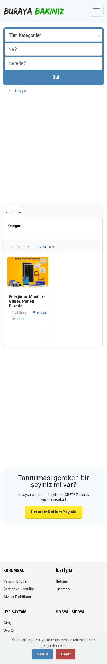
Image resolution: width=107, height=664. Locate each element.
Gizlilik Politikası (17, 596)
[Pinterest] (91, 626)
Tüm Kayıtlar (13, 212)
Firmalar (40, 312)
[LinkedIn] (83, 626)
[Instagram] (75, 626)
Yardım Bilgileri (16, 581)
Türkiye (19, 90)
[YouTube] (99, 626)
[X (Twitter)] (67, 626)
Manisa (18, 318)
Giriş (7, 622)
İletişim (62, 581)
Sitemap (63, 589)
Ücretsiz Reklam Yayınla (53, 512)
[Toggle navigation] (96, 11)
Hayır (66, 654)
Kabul (42, 654)
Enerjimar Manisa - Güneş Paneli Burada (27, 301)
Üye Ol (8, 630)
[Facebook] (59, 626)
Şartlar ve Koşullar (18, 589)
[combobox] (53, 35)
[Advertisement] (53, 147)
